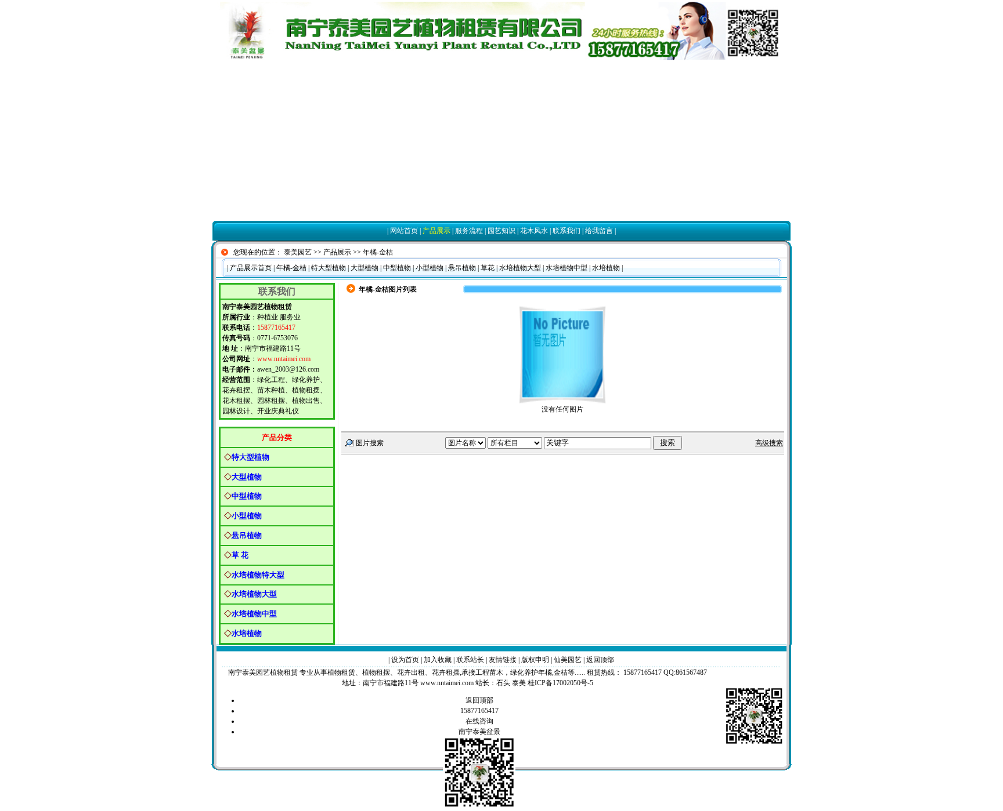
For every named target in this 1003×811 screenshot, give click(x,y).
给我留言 (599, 231)
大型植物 (364, 268)
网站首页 (404, 231)
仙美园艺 (568, 660)
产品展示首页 (250, 268)
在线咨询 (479, 721)
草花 (487, 268)
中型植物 (397, 268)
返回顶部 (600, 660)
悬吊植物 (462, 268)
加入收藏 (438, 660)
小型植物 (429, 268)
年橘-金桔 (378, 252)
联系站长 (470, 660)
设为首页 (405, 660)
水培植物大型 (520, 268)
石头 (503, 683)
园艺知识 (501, 231)
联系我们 (566, 231)
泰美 (519, 683)
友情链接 (503, 660)
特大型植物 (328, 268)
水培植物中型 (566, 268)
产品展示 (436, 231)
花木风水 (534, 231)
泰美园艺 (298, 252)
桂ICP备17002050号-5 (560, 683)
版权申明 (535, 660)
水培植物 (606, 268)
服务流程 (469, 231)
